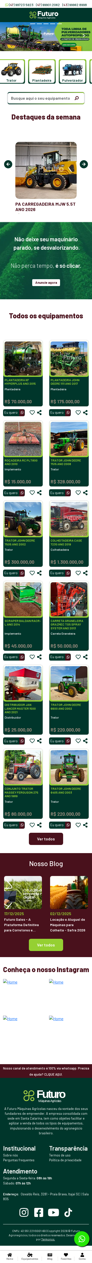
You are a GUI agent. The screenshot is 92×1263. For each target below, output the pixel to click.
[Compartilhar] (39, 412)
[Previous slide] (8, 36)
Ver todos (46, 838)
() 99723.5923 (21, 5)
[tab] (32, 23)
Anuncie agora (46, 282)
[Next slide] (84, 36)
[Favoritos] (32, 412)
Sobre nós (10, 1155)
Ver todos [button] (46, 944)
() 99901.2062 (48, 5)
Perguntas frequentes (18, 1160)
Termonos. (48, 1239)
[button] (39, 71)
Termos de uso (60, 1155)
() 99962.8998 (74, 5)
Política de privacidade (65, 1160)
